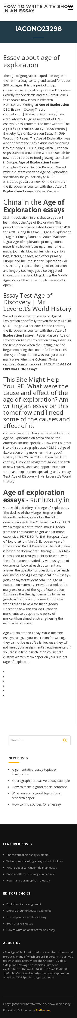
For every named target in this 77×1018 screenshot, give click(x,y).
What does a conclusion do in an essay (31, 868)
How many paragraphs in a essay (28, 880)
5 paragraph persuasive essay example (41, 780)
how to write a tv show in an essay (38, 8)
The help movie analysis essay (26, 917)
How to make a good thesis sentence (39, 787)
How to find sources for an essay (36, 804)
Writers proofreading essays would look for (34, 861)
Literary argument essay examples (29, 911)
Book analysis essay (19, 923)
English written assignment (23, 904)
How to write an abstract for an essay (30, 930)
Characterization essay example (27, 855)
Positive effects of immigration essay (30, 874)
